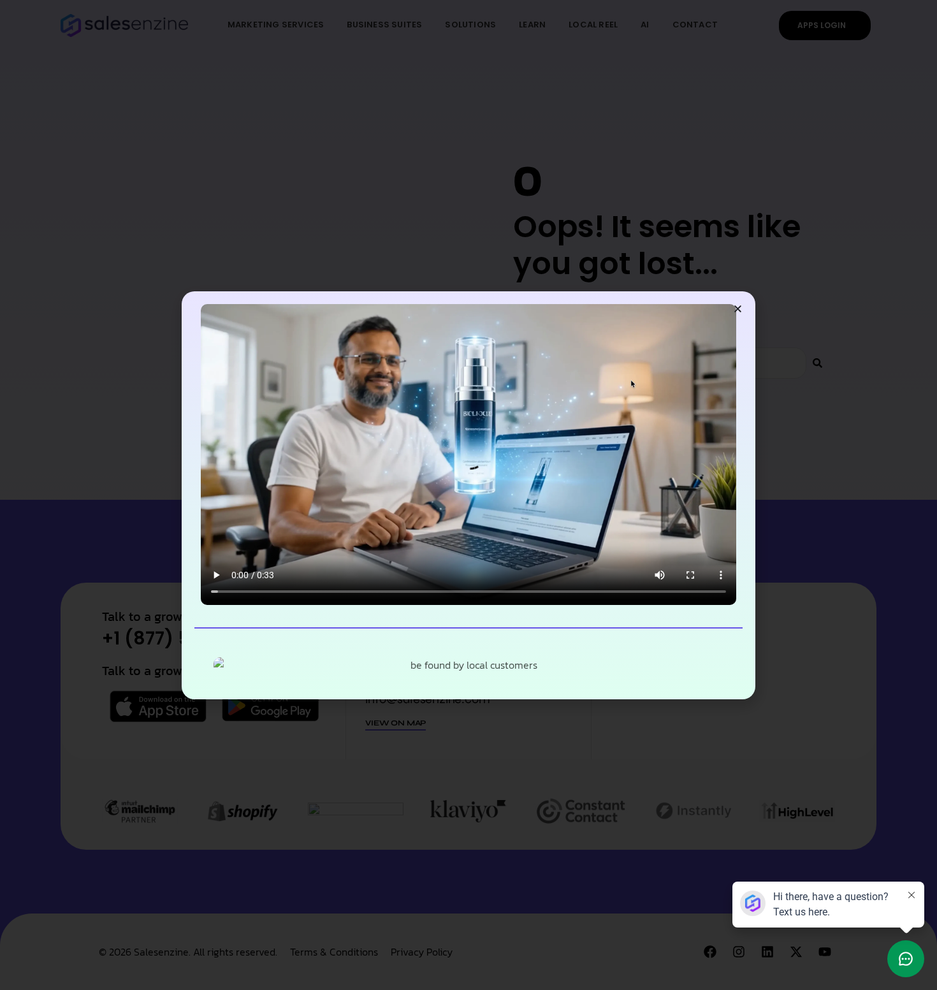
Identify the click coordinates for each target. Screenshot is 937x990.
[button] (738, 309)
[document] (468, 495)
